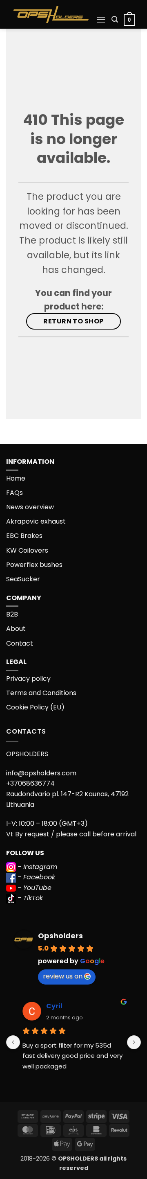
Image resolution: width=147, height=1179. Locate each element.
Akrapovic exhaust (36, 521)
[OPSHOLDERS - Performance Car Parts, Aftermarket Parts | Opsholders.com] (51, 14)
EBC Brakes (24, 535)
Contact (19, 643)
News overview (30, 507)
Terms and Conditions (41, 693)
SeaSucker (23, 579)
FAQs (14, 492)
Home (15, 478)
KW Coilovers (27, 550)
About (16, 628)
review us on (62, 976)
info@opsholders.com (41, 773)
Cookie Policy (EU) (35, 707)
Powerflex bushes (34, 564)
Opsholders (60, 936)
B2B (12, 614)
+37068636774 (30, 783)
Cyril (54, 1006)
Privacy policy (28, 678)
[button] (101, 19)
